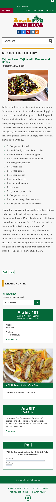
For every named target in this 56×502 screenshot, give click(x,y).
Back (5, 272)
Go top (26, 497)
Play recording (14, 339)
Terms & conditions (19, 492)
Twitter (23, 31)
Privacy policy (39, 492)
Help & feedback (40, 488)
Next (12, 272)
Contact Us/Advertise (18, 488)
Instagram (32, 31)
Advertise (38, 10)
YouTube (28, 31)
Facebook (19, 31)
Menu (8, 10)
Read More (10, 431)
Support (50, 10)
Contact (27, 10)
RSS (37, 31)
